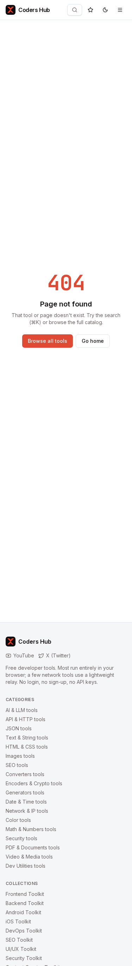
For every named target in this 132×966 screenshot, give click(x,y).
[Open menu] (120, 10)
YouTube (23, 655)
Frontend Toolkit (25, 894)
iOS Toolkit (18, 921)
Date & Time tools (26, 802)
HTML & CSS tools (27, 747)
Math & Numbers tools (31, 829)
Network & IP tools (27, 811)
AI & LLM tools (22, 710)
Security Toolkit (24, 958)
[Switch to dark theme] (105, 10)
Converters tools (25, 774)
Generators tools (25, 792)
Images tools (20, 756)
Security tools (21, 838)
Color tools (18, 820)
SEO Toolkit (19, 940)
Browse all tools (47, 341)
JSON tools (19, 728)
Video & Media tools (29, 857)
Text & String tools (27, 738)
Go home (93, 341)
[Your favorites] (90, 10)
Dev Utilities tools (25, 866)
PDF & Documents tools (33, 847)
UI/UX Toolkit (21, 949)
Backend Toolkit (25, 903)
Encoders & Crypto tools (34, 783)
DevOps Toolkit (24, 931)
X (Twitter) (58, 655)
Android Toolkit (23, 912)
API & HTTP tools (25, 719)
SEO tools (17, 765)
